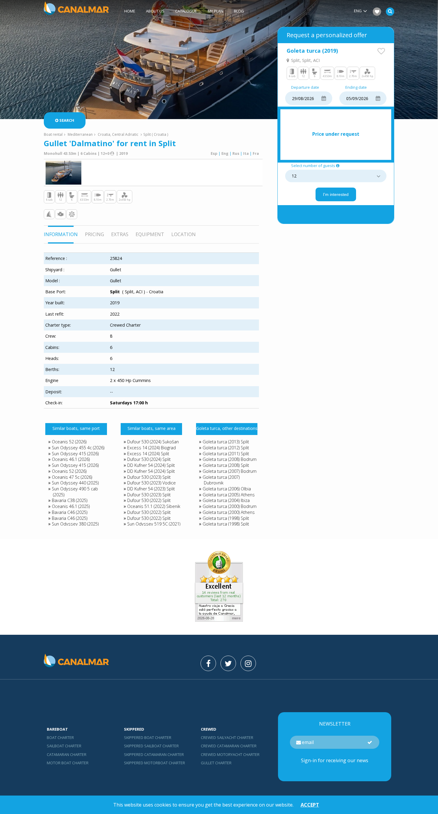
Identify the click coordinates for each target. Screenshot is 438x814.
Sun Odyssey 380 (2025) (75, 524)
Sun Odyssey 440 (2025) (75, 483)
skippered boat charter (147, 737)
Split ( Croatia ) (155, 134)
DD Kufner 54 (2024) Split (151, 465)
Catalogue (186, 11)
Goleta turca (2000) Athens (229, 512)
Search (66, 120)
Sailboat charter (64, 745)
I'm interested (336, 194)
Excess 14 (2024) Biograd (151, 447)
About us (155, 11)
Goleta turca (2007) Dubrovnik (221, 480)
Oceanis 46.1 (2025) (71, 506)
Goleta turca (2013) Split (226, 442)
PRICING (94, 234)
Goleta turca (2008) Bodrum (230, 459)
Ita (246, 153)
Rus (235, 153)
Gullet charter (216, 762)
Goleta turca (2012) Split (226, 447)
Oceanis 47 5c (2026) (72, 477)
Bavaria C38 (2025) (69, 500)
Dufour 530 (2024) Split (149, 459)
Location (183, 234)
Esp (214, 153)
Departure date (305, 87)
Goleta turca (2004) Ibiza (226, 500)
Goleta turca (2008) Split (226, 465)
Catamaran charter (66, 754)
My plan (215, 11)
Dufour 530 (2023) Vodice (151, 483)
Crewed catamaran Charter (229, 745)
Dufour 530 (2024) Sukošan (153, 442)
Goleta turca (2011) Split (226, 453)
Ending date (356, 87)
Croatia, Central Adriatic (118, 134)
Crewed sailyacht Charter (227, 737)
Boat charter (60, 737)
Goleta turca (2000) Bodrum (230, 506)
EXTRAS (119, 234)
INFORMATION (61, 234)
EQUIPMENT (150, 234)
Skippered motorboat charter (154, 762)
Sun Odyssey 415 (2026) (75, 453)
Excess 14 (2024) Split (148, 453)
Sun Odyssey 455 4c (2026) (78, 447)
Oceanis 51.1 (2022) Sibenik (153, 506)
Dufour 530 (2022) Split (149, 500)
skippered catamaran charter (154, 754)
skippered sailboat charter (151, 745)
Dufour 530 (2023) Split (149, 477)
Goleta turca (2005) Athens (229, 495)
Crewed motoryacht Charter (230, 754)
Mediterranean (80, 134)
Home (129, 11)
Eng (225, 153)
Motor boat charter (67, 762)
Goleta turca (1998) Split (226, 518)
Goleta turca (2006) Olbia (227, 489)
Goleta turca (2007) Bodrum (230, 471)
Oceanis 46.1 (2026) (71, 459)
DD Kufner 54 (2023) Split (151, 489)
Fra (256, 153)
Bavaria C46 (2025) (69, 512)
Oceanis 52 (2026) (69, 442)
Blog (239, 11)
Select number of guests (313, 165)
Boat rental (53, 134)
